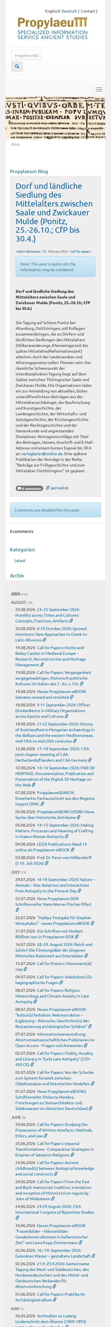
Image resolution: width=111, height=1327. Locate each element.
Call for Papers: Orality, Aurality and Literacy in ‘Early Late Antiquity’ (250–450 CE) (54, 1058)
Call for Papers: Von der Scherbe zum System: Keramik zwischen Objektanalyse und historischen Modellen (54, 1078)
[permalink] (71, 620)
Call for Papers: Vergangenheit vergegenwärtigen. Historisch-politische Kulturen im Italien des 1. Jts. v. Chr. (53, 678)
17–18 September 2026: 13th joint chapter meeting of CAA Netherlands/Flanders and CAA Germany (52, 754)
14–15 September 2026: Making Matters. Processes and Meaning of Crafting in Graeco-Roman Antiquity (54, 830)
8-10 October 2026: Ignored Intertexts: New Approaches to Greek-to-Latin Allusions (51, 634)
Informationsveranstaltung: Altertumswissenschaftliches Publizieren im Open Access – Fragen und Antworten (54, 1039)
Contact (88, 10)
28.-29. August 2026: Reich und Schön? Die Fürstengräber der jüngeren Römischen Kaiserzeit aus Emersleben (53, 950)
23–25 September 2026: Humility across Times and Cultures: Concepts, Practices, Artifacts (47, 615)
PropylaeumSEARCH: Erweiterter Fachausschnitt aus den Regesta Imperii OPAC (54, 798)
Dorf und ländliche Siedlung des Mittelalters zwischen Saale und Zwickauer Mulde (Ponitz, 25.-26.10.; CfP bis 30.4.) (54, 212)
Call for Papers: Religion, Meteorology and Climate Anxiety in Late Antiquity (52, 995)
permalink (59, 487)
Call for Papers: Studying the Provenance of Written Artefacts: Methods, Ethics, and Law (53, 1130)
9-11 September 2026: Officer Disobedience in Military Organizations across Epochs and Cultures (52, 710)
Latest (20, 560)
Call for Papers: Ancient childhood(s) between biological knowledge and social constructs (54, 1168)
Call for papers (80, 251)
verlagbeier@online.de (42, 453)
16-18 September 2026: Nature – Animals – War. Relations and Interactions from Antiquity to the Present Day (55, 885)
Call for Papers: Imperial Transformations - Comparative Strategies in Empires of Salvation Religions (54, 1149)
